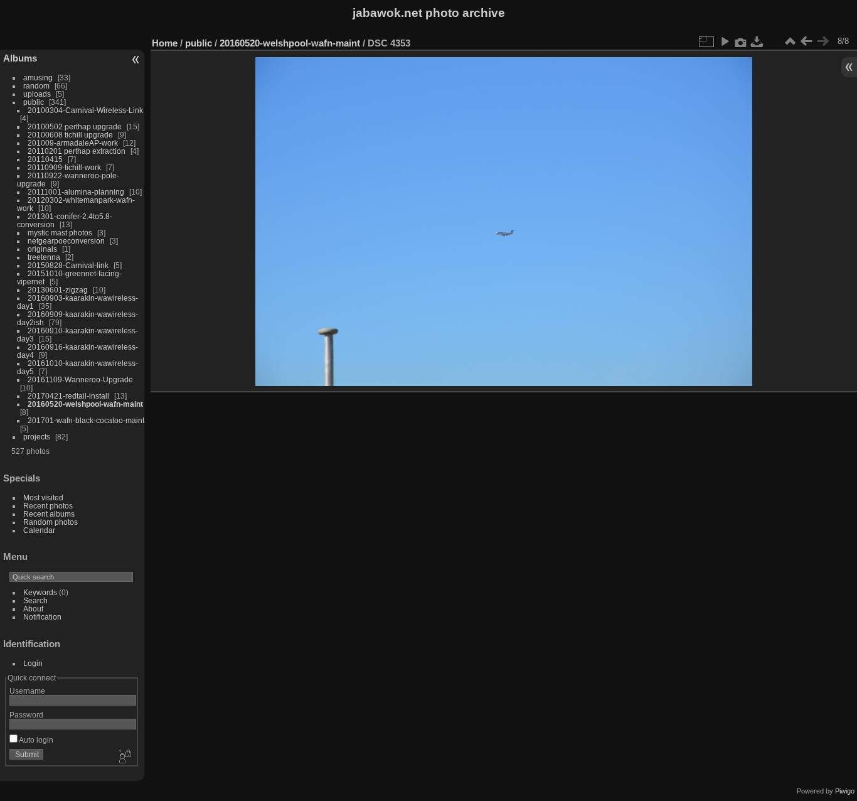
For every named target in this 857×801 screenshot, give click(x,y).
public (33, 102)
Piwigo (844, 791)
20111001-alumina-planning (76, 192)
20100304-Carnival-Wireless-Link (85, 110)
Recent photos (48, 506)
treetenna (44, 257)
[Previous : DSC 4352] (806, 41)
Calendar (39, 530)
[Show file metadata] (741, 41)
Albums (20, 58)
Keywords (40, 592)
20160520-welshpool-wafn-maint (85, 404)
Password (26, 715)
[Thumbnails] (790, 41)
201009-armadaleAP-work (73, 143)
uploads (37, 94)
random (36, 86)
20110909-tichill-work (64, 167)
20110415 (45, 159)
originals (42, 249)
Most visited (43, 497)
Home (165, 43)
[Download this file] (757, 41)
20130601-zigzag (58, 290)
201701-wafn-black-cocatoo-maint (86, 420)
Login (33, 663)
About (33, 609)
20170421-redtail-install (68, 396)
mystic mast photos (60, 232)
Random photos (50, 522)
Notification (42, 617)
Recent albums (49, 514)
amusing (38, 77)
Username (27, 691)
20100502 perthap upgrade (75, 126)
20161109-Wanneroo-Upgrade (80, 379)
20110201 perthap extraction (76, 151)
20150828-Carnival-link (68, 265)
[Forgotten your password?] (124, 757)
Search (35, 600)
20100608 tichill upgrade (70, 135)
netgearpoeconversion (66, 241)
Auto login (35, 740)
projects (36, 437)
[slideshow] (724, 41)
